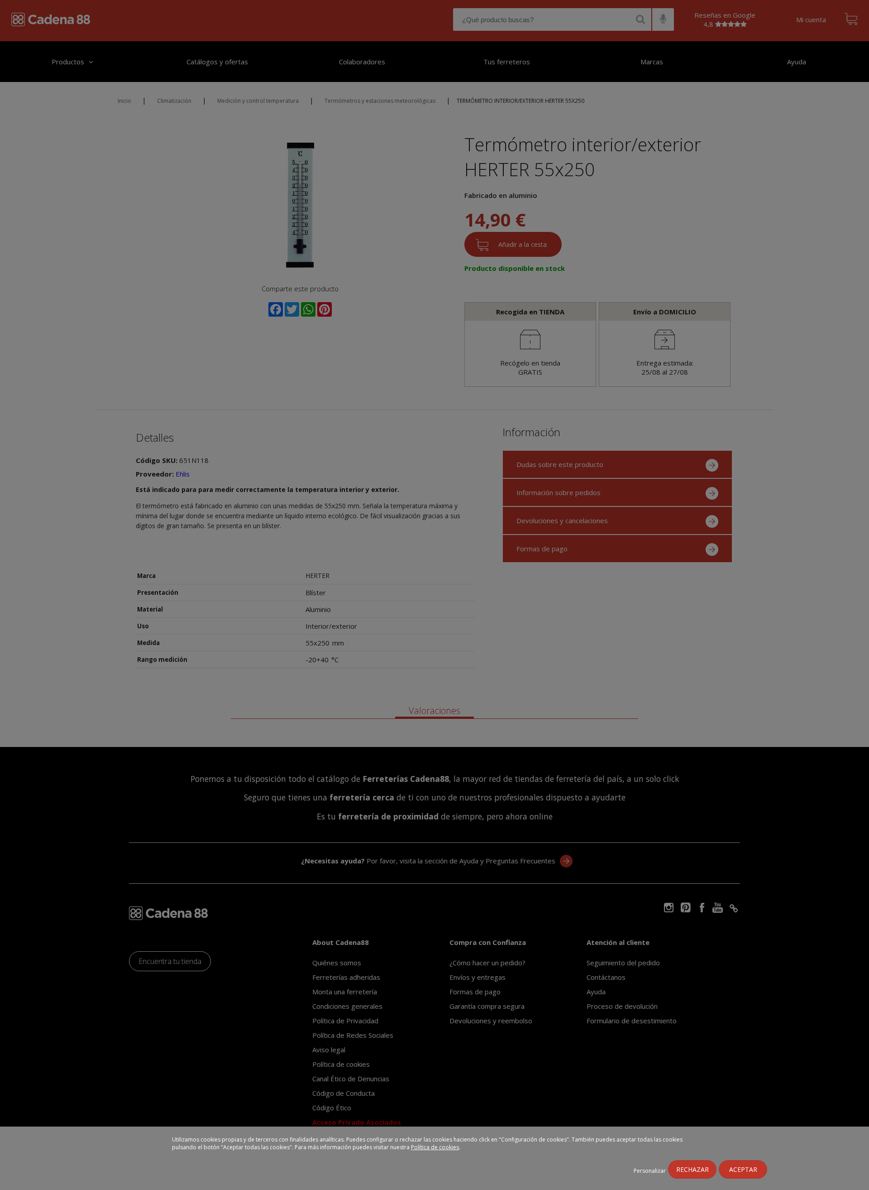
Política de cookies (435, 1147)
